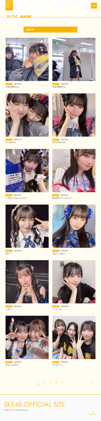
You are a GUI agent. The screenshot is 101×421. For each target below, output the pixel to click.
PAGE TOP (93, 414)
